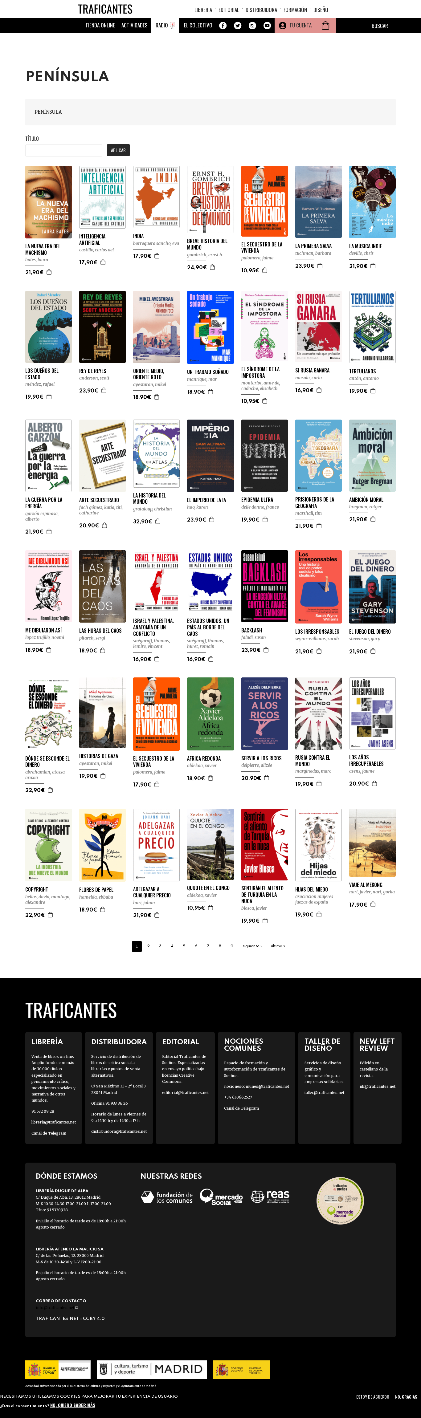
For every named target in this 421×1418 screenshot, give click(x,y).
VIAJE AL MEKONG (365, 885)
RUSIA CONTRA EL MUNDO (312, 760)
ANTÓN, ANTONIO (364, 378)
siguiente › (252, 946)
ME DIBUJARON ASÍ (43, 630)
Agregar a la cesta (49, 272)
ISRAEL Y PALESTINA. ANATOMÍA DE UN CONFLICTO (153, 627)
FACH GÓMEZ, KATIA (96, 507)
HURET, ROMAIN (201, 646)
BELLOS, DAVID (37, 897)
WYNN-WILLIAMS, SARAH (317, 638)
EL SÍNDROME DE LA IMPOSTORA (260, 372)
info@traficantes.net (57, 1307)
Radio (162, 25)
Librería (47, 1042)
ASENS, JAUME (361, 771)
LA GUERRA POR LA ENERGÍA (43, 503)
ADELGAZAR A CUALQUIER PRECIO (152, 892)
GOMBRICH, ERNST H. (205, 255)
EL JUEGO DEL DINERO (370, 631)
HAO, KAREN (197, 507)
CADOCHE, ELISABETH (259, 388)
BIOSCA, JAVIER (254, 908)
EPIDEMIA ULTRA (257, 500)
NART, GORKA (384, 892)
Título (32, 138)
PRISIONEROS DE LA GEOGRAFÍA (314, 502)
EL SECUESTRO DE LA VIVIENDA (261, 247)
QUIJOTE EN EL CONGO (208, 888)
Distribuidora (261, 10)
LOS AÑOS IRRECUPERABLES (366, 760)
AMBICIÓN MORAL (366, 500)
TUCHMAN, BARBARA (313, 253)
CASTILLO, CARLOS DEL (96, 250)
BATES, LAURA (36, 259)
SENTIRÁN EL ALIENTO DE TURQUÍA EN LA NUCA (262, 894)
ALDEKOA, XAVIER (202, 765)
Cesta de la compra (325, 25)
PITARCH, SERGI (92, 638)
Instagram (252, 25)
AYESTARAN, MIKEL (149, 384)
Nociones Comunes (243, 1045)
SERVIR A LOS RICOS (261, 758)
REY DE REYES (92, 371)
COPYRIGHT (36, 889)
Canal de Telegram (48, 1133)
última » (278, 946)
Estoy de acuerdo (372, 1396)
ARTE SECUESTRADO (99, 500)
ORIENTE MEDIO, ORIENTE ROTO (148, 374)
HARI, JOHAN (144, 902)
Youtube (267, 25)
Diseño (320, 10)
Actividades (134, 25)
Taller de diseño (323, 1045)
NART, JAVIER (360, 892)
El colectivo (198, 25)
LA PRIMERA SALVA (313, 246)
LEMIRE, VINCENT (147, 646)
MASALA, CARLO (308, 377)
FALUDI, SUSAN (253, 637)
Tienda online (100, 25)
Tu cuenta (300, 25)
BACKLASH (251, 630)
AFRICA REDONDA (204, 758)
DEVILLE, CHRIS (361, 253)
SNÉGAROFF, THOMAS (151, 641)
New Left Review (377, 1045)
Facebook (222, 25)
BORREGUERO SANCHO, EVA (156, 243)
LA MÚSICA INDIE (365, 246)
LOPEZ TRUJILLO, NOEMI (44, 637)
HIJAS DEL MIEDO (311, 889)
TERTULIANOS (362, 371)
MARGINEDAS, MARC (313, 771)
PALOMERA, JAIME (257, 258)
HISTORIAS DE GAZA (98, 756)
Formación (295, 10)
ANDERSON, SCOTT (94, 378)
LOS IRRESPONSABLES (317, 631)
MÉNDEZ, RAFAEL (40, 384)
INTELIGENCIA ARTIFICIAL (92, 239)
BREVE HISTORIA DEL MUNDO (207, 244)
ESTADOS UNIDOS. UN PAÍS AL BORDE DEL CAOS (208, 627)
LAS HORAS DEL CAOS (100, 631)
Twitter (237, 25)
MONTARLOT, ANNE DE (260, 383)
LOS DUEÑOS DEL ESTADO (42, 374)
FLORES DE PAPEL (96, 890)
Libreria (203, 10)
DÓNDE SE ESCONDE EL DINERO (47, 761)
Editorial (229, 10)
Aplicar (118, 150)
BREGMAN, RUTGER (365, 507)
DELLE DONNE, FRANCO (260, 507)
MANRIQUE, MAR (202, 379)
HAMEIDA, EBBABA (96, 897)
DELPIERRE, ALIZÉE (256, 765)
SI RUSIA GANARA (312, 370)
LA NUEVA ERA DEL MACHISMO (42, 249)
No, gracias (406, 1396)
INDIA (138, 236)
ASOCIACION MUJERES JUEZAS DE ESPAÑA (314, 899)
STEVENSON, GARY (364, 638)
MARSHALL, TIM (308, 513)
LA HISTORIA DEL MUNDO (149, 498)
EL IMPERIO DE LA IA (206, 500)
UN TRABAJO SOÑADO (208, 372)
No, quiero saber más (72, 1405)
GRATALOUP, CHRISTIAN (152, 509)
